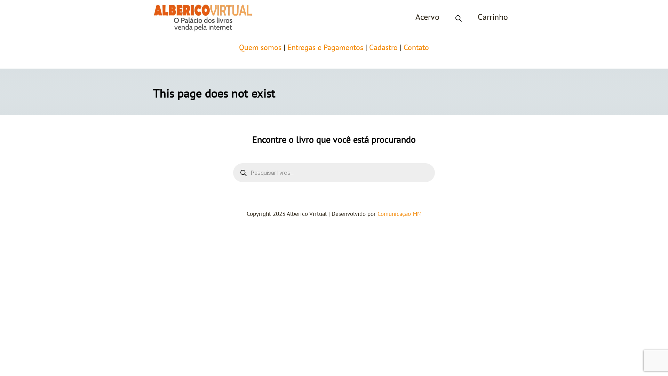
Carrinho (493, 17)
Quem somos (260, 47)
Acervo (427, 17)
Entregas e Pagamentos (325, 47)
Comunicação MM (399, 214)
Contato (416, 47)
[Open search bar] (458, 17)
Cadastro (383, 47)
